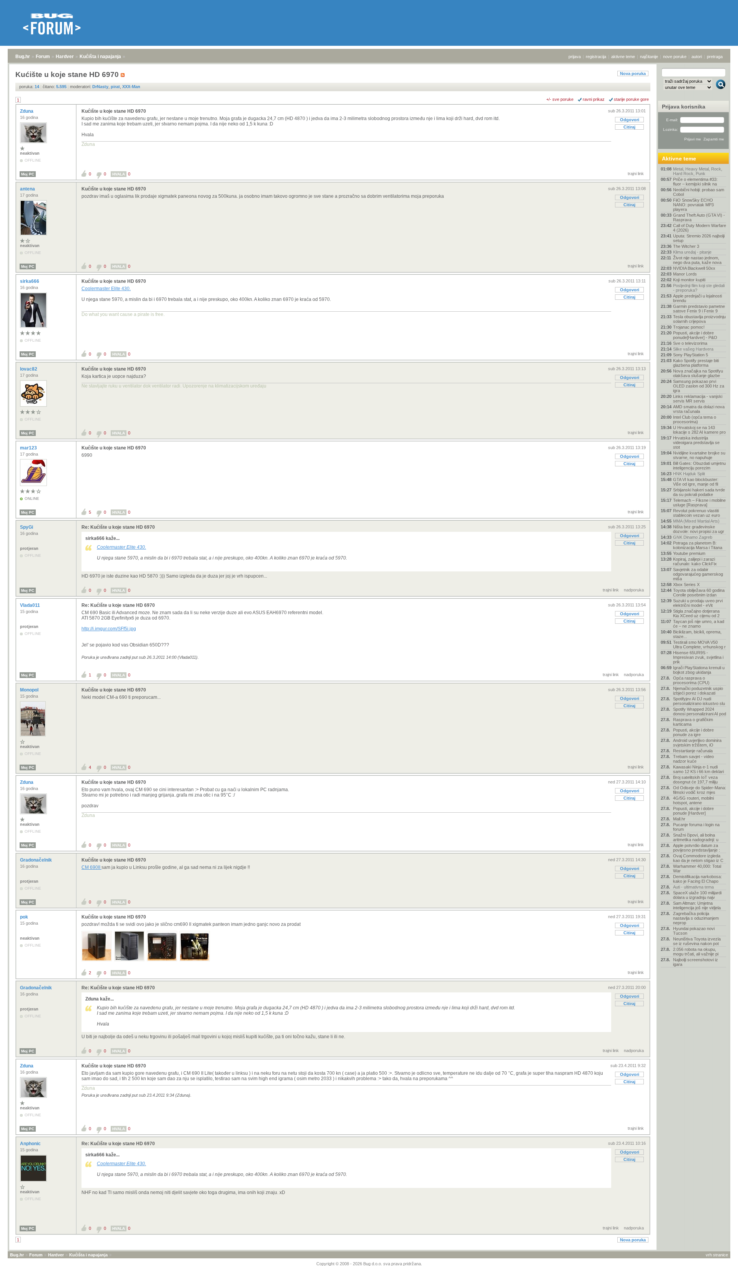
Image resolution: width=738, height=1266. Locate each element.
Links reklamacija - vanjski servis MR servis (697, 398)
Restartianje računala (693, 750)
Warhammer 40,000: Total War (697, 868)
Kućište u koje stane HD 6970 (113, 111)
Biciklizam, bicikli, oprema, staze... (697, 634)
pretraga (715, 56)
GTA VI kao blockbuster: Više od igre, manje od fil (695, 481)
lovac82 (29, 369)
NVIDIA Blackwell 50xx (694, 268)
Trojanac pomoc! (689, 327)
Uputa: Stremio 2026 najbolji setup (699, 238)
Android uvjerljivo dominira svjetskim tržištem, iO (697, 742)
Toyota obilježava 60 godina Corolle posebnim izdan (699, 592)
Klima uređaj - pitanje (692, 252)
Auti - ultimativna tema (693, 887)
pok (24, 917)
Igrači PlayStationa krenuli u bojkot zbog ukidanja (699, 670)
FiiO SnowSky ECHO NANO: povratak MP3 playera (693, 205)
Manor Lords (685, 274)
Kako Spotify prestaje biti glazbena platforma (696, 362)
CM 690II (91, 867)
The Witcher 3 (686, 246)
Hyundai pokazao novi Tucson (694, 930)
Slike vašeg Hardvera (693, 349)
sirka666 (30, 281)
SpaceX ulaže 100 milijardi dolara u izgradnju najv (697, 895)
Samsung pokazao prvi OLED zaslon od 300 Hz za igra (698, 386)
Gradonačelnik (36, 860)
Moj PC (27, 174)
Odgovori (629, 119)
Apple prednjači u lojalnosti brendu (697, 298)
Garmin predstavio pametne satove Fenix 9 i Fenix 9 (699, 308)
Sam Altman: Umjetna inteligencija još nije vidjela (697, 905)
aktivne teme (623, 56)
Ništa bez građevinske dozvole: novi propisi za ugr (698, 529)
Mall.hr (679, 819)
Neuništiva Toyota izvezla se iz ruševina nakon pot (697, 941)
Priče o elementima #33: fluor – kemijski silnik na (695, 181)
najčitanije (649, 56)
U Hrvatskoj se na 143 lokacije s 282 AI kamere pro (699, 429)
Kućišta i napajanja (100, 56)
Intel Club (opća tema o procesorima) (694, 419)
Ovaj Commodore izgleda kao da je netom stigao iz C (698, 858)
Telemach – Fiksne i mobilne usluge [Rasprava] (699, 502)
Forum (43, 56)
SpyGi (27, 527)
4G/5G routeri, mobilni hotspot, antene (693, 800)
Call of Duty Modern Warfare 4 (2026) (699, 227)
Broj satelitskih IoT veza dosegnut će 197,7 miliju (695, 779)
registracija (596, 56)
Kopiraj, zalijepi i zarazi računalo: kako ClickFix (695, 561)
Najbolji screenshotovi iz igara (695, 962)
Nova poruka (633, 73)
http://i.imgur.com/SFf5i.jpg (108, 628)
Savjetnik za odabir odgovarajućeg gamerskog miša (698, 574)
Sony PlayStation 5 (690, 354)
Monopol (30, 690)
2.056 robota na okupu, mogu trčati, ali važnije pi (695, 951)
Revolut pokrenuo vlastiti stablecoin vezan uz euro (696, 513)
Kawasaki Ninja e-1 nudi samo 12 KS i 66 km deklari (698, 769)
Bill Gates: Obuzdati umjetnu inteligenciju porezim (699, 465)
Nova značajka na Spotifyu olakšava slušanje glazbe (698, 373)
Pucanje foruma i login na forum (696, 827)
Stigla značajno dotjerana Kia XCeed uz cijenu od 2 (696, 613)
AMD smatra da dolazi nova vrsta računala (699, 409)
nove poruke (674, 56)
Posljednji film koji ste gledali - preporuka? (699, 287)
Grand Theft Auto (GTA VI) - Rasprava (699, 217)
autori (696, 56)
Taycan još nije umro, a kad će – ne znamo (698, 623)
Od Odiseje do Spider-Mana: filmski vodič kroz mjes (699, 790)
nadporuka (634, 590)
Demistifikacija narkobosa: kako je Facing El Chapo (697, 879)
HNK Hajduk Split (689, 473)
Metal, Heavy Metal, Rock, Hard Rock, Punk (697, 171)
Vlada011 (30, 605)
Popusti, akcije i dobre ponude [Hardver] (693, 810)
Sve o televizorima (690, 343)
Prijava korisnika (683, 107)
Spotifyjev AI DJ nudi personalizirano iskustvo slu (699, 701)
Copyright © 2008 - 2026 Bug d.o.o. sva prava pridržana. (369, 1263)
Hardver (65, 56)
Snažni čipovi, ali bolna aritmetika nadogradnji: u (695, 837)
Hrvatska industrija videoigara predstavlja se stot (696, 442)
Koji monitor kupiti (689, 279)
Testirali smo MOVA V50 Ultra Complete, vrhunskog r (699, 644)
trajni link (636, 173)
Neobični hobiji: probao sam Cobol (698, 192)
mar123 (29, 448)
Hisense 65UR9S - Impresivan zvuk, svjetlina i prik (698, 657)
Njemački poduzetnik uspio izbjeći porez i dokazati (698, 690)
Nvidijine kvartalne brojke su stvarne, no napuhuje (699, 455)
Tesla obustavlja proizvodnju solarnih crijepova (699, 319)
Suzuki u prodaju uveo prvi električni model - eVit (698, 603)
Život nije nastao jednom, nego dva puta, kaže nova (697, 260)
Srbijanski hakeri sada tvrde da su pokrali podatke (699, 492)
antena (28, 189)
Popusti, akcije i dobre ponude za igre (693, 732)
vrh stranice (717, 1255)
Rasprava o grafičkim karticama (693, 722)
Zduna (27, 111)
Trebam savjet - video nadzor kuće (693, 758)
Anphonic (31, 1143)
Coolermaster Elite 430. (106, 288)
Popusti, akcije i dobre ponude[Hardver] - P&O (695, 335)
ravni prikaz (594, 99)
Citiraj (629, 127)
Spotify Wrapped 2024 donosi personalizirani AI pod (699, 711)
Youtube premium (689, 553)
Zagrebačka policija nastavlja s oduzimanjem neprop (696, 918)
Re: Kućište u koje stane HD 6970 (118, 527)
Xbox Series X (686, 584)
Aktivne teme (679, 158)
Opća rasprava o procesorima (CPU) (691, 680)
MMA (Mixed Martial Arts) (696, 521)
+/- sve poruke (559, 99)
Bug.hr (22, 56)
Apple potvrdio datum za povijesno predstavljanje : (696, 847)
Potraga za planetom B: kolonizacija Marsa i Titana (697, 545)
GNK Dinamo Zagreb (692, 537)
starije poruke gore (631, 99)
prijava (574, 56)
